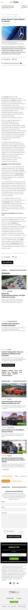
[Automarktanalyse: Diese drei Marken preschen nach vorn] (14, 390)
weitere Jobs (6, 481)
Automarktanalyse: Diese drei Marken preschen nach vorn (11, 402)
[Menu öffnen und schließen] (2, 2)
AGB (9, 606)
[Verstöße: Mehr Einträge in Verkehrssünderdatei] (14, 312)
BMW (22, 239)
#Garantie (9, 455)
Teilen (15, 59)
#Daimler (11, 370)
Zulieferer (17, 173)
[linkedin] (17, 583)
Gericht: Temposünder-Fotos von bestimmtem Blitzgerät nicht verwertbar (12, 353)
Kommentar (4, 512)
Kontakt (19, 598)
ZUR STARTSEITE (7, 262)
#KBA (20, 370)
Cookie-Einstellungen (22, 606)
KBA (15, 145)
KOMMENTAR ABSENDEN (14, 536)
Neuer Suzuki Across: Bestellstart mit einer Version (13, 430)
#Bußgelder (6, 273)
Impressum (4, 606)
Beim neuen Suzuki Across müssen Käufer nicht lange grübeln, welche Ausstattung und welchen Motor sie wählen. (13, 435)
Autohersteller (15, 14)
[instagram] (14, 583)
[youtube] (10, 583)
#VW (8, 372)
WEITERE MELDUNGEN (8, 365)
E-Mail (3, 501)
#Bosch (9, 373)
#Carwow (9, 399)
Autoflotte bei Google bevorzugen (12, 63)
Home (3, 14)
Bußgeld (13, 100)
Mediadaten (10, 598)
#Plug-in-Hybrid (10, 427)
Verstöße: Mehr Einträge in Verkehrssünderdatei (10, 324)
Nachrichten (8, 14)
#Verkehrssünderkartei (12, 321)
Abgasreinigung (14, 243)
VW (9, 241)
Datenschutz (14, 606)
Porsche (22, 170)
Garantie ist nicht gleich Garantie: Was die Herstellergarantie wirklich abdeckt (13, 460)
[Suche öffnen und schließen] (22, 2)
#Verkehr (9, 349)
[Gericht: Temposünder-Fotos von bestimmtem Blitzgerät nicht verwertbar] (14, 341)
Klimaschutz (7, 201)
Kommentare (7, 59)
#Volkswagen (14, 372)
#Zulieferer (15, 373)
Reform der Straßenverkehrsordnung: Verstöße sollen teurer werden (13, 295)
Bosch (22, 173)
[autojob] (23, 476)
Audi (16, 170)
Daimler (6, 96)
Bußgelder (4, 164)
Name (3, 507)
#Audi (20, 372)
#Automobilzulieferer (7, 375)
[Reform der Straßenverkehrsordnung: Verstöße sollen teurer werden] (14, 282)
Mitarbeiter (14, 223)
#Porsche (4, 373)
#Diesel (16, 370)
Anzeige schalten (17, 481)
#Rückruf (4, 372)
